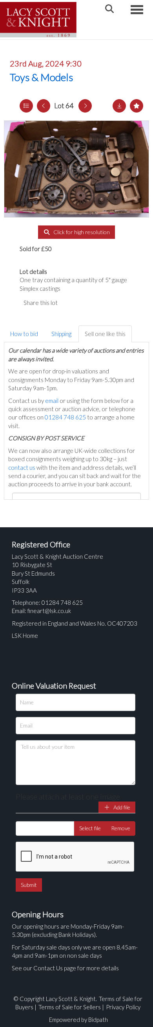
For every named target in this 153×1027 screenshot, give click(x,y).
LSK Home (25, 635)
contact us (21, 467)
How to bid (24, 333)
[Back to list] (26, 106)
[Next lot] (85, 106)
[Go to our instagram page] (102, 302)
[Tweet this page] (86, 302)
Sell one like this (105, 333)
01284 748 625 (65, 417)
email (51, 400)
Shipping (61, 333)
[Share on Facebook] (70, 302)
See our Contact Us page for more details (65, 968)
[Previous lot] (43, 106)
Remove (120, 828)
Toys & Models (41, 77)
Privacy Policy (123, 1006)
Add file (121, 807)
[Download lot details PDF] (119, 106)
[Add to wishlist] (136, 106)
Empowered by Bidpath (78, 1019)
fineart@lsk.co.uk (49, 610)
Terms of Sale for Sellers (69, 1006)
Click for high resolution (81, 232)
